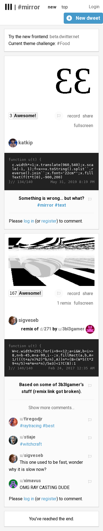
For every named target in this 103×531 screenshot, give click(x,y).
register (49, 221)
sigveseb (28, 320)
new (52, 7)
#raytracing (30, 425)
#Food (63, 43)
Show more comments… (51, 407)
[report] (58, 115)
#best (48, 425)
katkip (25, 142)
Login (94, 6)
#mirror (29, 7)
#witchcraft (31, 444)
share (87, 116)
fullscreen (83, 125)
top (65, 7)
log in (29, 221)
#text (60, 205)
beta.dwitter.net (64, 36)
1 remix (64, 303)
